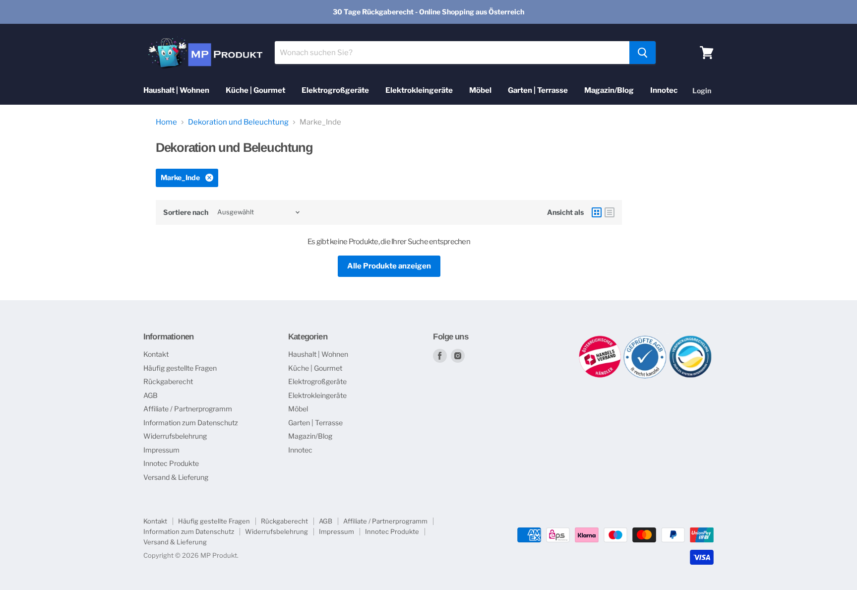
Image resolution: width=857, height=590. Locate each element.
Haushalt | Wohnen (176, 90)
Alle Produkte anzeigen (389, 266)
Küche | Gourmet (255, 90)
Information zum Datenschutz (190, 422)
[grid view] (597, 212)
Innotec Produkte (171, 463)
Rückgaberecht (168, 381)
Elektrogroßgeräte (335, 90)
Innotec (663, 90)
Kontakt (156, 354)
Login (701, 90)
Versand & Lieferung (175, 477)
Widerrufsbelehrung (175, 436)
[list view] (609, 212)
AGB (150, 395)
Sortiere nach (185, 212)
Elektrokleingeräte (419, 90)
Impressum (161, 450)
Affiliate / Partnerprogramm (187, 408)
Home (166, 122)
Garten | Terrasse (538, 90)
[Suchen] (642, 52)
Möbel (480, 90)
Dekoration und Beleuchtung (238, 122)
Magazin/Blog (609, 90)
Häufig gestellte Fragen (180, 368)
